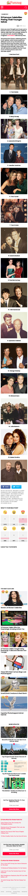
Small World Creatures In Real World (14, 693)
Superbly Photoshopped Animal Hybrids (12, 714)
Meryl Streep (6, 495)
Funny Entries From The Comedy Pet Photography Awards (11, 823)
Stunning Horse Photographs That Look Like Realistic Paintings (13, 828)
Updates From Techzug (10, 860)
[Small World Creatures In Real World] (14, 684)
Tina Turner (19, 500)
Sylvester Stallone (8, 500)
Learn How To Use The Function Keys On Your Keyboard (13, 871)
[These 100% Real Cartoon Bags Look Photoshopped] (14, 662)
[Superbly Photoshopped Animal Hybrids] (14, 704)
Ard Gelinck (11, 35)
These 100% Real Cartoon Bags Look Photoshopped (13, 673)
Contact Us (14, 893)
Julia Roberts (6, 494)
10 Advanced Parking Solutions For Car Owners (14, 868)
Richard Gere (15, 497)
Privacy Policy (16, 891)
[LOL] (6, 591)
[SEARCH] (26, 7)
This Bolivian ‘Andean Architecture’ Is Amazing (14, 791)
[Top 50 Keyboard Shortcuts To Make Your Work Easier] (14, 766)
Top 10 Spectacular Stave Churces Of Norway (14, 757)
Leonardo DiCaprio (18, 494)
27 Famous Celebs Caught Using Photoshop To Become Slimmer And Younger (13, 650)
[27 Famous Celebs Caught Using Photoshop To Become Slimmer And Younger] (14, 639)
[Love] (25, 13)
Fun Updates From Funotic (12, 820)
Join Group (8, 891)
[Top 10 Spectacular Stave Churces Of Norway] (14, 749)
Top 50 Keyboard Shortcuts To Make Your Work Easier (14, 774)
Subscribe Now (14, 809)
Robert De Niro (6, 498)
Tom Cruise (5, 501)
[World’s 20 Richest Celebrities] (14, 598)
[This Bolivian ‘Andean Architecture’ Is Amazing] (14, 783)
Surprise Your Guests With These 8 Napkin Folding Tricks (12, 832)
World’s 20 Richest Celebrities (11, 608)
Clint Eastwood (7, 490)
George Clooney (19, 490)
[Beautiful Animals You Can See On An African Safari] (14, 732)
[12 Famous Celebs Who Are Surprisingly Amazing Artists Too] (14, 618)
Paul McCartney (16, 495)
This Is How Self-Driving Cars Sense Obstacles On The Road (14, 864)
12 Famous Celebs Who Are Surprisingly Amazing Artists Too (12, 628)
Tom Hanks (13, 501)
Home (2, 891)
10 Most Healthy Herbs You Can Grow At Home (14, 836)
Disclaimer (24, 891)
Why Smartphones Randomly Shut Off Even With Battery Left (14, 876)
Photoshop (5, 497)
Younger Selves (7, 503)
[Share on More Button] (24, 487)
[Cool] (3, 611)
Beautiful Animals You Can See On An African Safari (14, 740)
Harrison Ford (6, 492)
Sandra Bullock (18, 498)
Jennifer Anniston (18, 492)
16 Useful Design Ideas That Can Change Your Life (13, 880)
